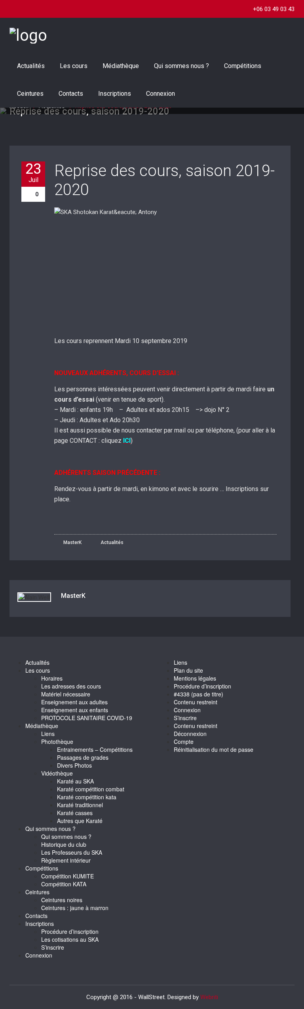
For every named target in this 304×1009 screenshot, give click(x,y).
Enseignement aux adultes (74, 702)
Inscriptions (114, 93)
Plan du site (188, 670)
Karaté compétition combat (90, 789)
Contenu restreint (195, 702)
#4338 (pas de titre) (198, 694)
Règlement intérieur (66, 860)
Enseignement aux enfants (74, 710)
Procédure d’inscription (70, 931)
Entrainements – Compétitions (95, 749)
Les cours (73, 66)
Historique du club (63, 844)
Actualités (31, 66)
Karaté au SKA (75, 781)
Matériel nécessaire (65, 694)
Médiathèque (121, 66)
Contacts (71, 93)
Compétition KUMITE (67, 876)
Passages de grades (82, 757)
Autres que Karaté (80, 821)
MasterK (72, 542)
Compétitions (242, 66)
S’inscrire (52, 947)
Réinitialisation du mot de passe (213, 749)
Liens (48, 734)
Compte (184, 741)
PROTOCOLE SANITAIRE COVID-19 (86, 718)
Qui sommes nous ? (181, 66)
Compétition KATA (63, 884)
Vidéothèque (57, 773)
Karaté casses (75, 813)
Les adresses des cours (71, 686)
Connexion (160, 93)
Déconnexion (190, 734)
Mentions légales (195, 678)
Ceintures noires (61, 900)
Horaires (52, 678)
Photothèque (57, 741)
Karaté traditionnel (80, 805)
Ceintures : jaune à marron (74, 908)
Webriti (209, 997)
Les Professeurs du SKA (71, 852)
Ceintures (30, 93)
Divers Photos (74, 765)
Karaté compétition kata (86, 797)
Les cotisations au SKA (70, 939)
